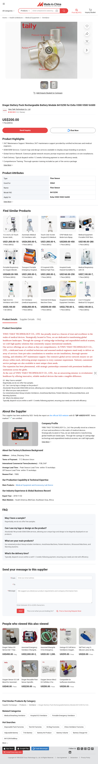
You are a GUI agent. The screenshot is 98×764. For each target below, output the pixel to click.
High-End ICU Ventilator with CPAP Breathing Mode (10, 301)
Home (4, 17)
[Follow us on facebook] (78, 748)
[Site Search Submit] (64, 10)
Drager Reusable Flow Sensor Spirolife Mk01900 (30, 682)
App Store (8, 748)
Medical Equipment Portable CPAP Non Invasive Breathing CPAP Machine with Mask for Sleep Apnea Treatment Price (87, 236)
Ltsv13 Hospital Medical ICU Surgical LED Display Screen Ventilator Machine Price (86, 301)
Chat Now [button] (74, 130)
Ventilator (45, 17)
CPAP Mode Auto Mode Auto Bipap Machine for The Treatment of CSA (66, 236)
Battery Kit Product (44, 733)
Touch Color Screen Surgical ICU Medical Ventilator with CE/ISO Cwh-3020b (48, 236)
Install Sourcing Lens (14, 752)
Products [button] (24, 11)
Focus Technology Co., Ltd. (32, 757)
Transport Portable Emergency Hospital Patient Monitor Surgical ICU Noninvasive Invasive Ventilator (29, 268)
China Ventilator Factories (74, 727)
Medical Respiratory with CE (86, 268)
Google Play (23, 748)
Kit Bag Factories (53, 727)
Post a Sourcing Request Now (68, 611)
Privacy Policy (85, 757)
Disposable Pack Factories (14, 727)
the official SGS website (59, 415)
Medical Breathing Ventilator (14, 715)
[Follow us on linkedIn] (70, 752)
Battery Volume (62, 733)
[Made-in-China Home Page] (49, 4)
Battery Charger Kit (80, 733)
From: (13, 578)
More (4, 743)
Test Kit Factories (35, 727)
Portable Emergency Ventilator (63, 715)
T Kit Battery (27, 733)
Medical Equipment (32, 17)
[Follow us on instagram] (85, 748)
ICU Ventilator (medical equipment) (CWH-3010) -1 (29, 301)
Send (20, 611)
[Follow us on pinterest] (92, 748)
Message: (12, 591)
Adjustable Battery (11, 733)
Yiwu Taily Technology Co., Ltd (19, 109)
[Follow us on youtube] (89, 748)
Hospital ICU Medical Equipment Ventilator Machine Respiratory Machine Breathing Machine (67, 301)
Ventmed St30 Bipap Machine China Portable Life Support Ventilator (49, 301)
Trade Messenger (40, 748)
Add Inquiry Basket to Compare (49, 93)
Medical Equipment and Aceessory (30, 485)
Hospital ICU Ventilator (38, 715)
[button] (3, 3)
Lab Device (48, 485)
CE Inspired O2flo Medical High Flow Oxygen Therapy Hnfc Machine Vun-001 (49, 268)
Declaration (74, 757)
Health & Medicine (16, 17)
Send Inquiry (25, 130)
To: (14, 584)
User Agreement (62, 757)
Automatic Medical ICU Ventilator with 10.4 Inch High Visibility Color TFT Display (29, 236)
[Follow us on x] (82, 748)
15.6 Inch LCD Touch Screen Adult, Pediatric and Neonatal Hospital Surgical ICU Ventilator (10, 236)
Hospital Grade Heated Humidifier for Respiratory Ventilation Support (68, 268)
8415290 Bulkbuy (10, 738)
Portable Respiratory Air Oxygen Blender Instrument (10, 268)
